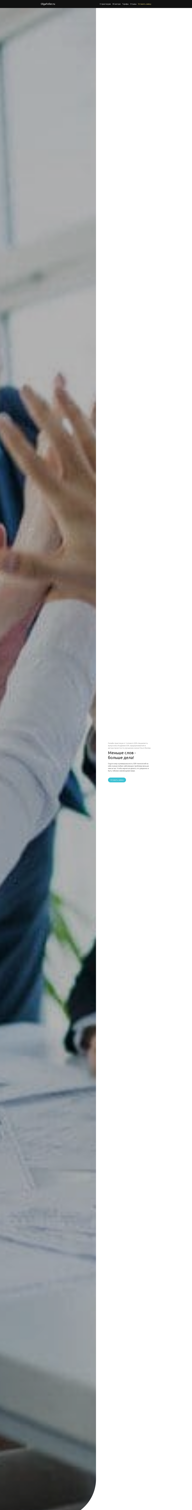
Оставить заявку (144, 4)
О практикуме (105, 4)
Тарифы (125, 4)
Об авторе (116, 4)
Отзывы (133, 4)
